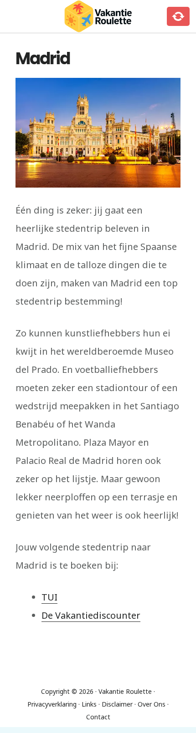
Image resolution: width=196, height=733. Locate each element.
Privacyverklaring (52, 704)
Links (89, 704)
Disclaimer (117, 704)
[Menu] (24, 16)
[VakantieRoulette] (98, 16)
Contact (98, 717)
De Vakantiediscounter (90, 615)
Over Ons (151, 704)
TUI (49, 597)
